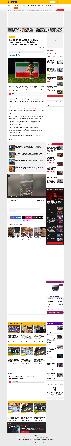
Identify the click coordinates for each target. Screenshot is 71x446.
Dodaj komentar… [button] (15, 381)
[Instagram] (50, 53)
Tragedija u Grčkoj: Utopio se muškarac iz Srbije (47, 10)
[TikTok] (57, 53)
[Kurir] (12, 2)
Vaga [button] (62, 384)
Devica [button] (59, 384)
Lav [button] (57, 384)
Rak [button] (55, 384)
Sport (14, 33)
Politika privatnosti (43, 439)
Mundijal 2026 (12, 211)
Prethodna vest (14, 200)
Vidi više (55, 398)
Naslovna (10, 33)
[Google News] (62, 53)
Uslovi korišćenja (50, 439)
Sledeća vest (39, 200)
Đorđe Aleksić (14, 46)
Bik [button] (49, 384)
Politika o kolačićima (33, 439)
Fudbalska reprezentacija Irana (15, 208)
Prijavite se (25, 431)
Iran (34, 109)
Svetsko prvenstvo (35, 208)
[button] (41, 47)
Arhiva (38, 439)
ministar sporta (27, 208)
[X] (53, 53)
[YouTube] (55, 53)
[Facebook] (48, 53)
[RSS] (60, 53)
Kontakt (23, 439)
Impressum (27, 439)
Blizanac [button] (52, 384)
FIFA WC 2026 (22, 33)
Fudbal (17, 33)
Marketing (19, 439)
